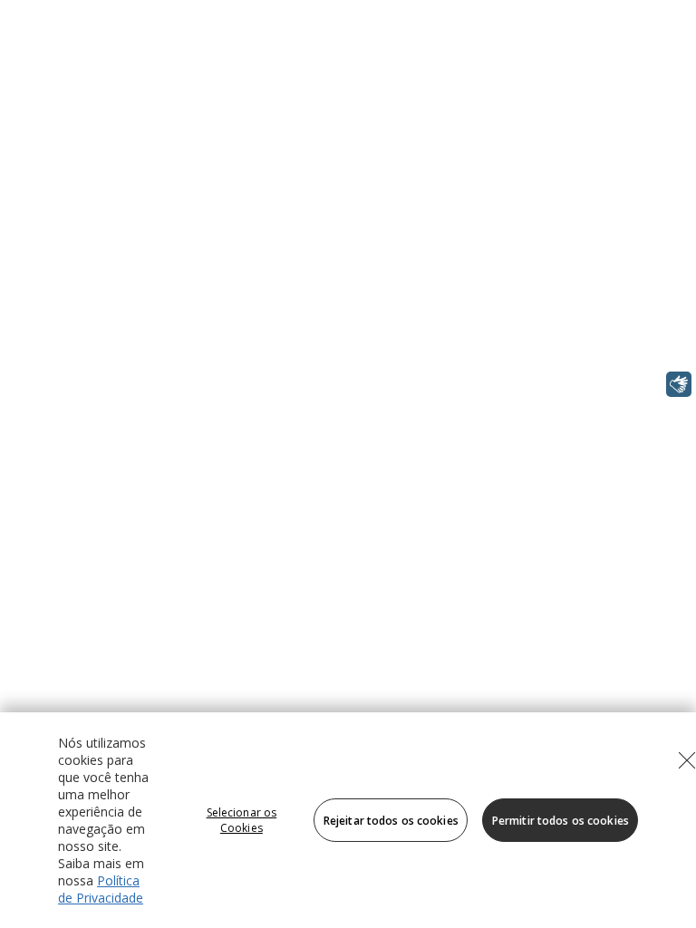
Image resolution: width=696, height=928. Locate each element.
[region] (348, 820)
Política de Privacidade (100, 889)
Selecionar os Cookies (242, 820)
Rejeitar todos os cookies (391, 820)
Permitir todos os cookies (560, 820)
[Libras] (678, 384)
